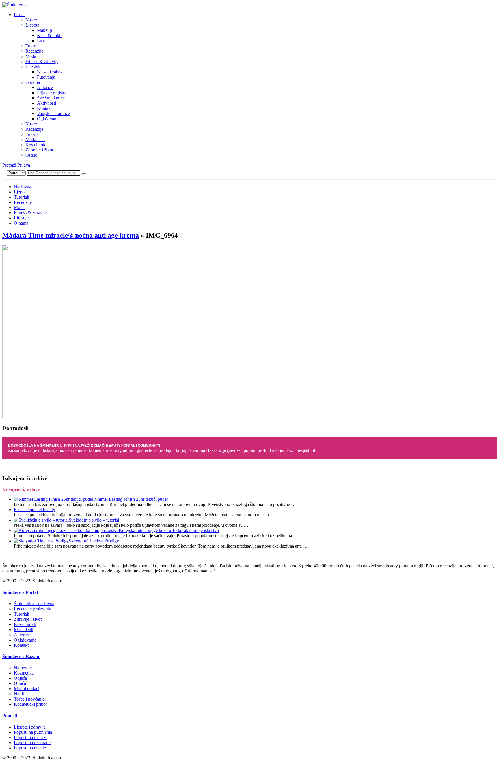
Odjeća (20, 678)
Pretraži (9, 164)
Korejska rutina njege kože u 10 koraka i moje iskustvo (169, 530)
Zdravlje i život (39, 149)
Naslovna (34, 19)
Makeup (44, 30)
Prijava (23, 164)
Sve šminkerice (51, 97)
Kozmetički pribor (30, 704)
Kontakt (44, 108)
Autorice (45, 87)
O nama (32, 82)
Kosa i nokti (36, 144)
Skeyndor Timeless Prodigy (94, 540)
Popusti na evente (30, 747)
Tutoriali (33, 45)
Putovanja (46, 77)
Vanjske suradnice (53, 113)
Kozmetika (24, 672)
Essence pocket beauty (34, 509)
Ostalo (31, 155)
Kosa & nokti (49, 35)
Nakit (19, 693)
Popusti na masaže (30, 737)
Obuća (20, 683)
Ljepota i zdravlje (30, 727)
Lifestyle (33, 66)
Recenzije (34, 51)
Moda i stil (35, 139)
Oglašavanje (48, 118)
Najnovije (23, 667)
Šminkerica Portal (20, 592)
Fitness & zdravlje (41, 61)
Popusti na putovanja (33, 732)
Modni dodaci (26, 688)
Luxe (41, 40)
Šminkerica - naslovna (34, 603)
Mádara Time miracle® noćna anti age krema (70, 235)
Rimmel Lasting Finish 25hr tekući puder (130, 499)
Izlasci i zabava (51, 71)
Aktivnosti (46, 103)
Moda (30, 56)
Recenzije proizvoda (32, 608)
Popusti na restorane (32, 742)
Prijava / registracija (55, 92)
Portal (19, 14)
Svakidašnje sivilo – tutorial (94, 520)
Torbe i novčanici (30, 698)
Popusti (9, 715)
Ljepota (32, 25)
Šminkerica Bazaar (21, 656)
